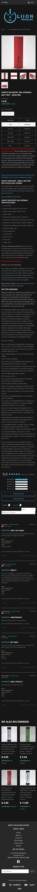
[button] (31, 555)
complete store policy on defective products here (16, 277)
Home (3, 29)
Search (18, 832)
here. (29, 332)
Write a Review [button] (19, 494)
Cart (31, 2)
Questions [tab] (16, 505)
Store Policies (18, 840)
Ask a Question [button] (19, 499)
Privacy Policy (18, 843)
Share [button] (5, 555)
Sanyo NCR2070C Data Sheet (10, 197)
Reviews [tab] (4, 505)
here (22, 286)
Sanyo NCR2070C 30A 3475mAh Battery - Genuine (15, 551)
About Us (18, 835)
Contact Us (18, 838)
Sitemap (18, 846)
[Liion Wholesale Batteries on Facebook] (18, 862)
